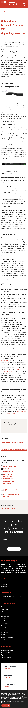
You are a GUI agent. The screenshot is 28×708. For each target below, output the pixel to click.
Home (2, 10)
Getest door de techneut (12, 10)
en (2, 2)
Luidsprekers (4, 623)
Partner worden (5, 652)
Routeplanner (4, 589)
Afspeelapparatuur (6, 606)
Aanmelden (14, 549)
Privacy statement (6, 657)
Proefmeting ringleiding (7, 350)
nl (4, 2)
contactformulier (21, 411)
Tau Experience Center (7, 650)
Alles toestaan (6, 705)
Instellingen (4, 702)
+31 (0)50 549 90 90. (10, 413)
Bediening (3, 611)
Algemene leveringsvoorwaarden (10, 655)
